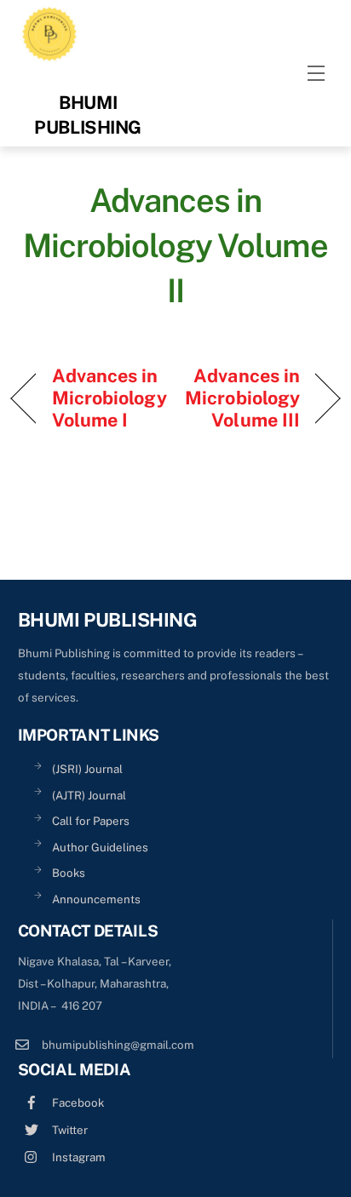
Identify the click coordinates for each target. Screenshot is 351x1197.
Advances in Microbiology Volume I (109, 397)
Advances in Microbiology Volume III (242, 397)
